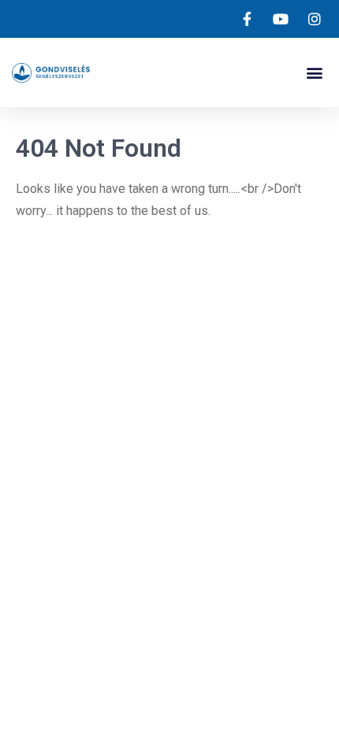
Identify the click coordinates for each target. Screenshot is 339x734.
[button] (314, 73)
